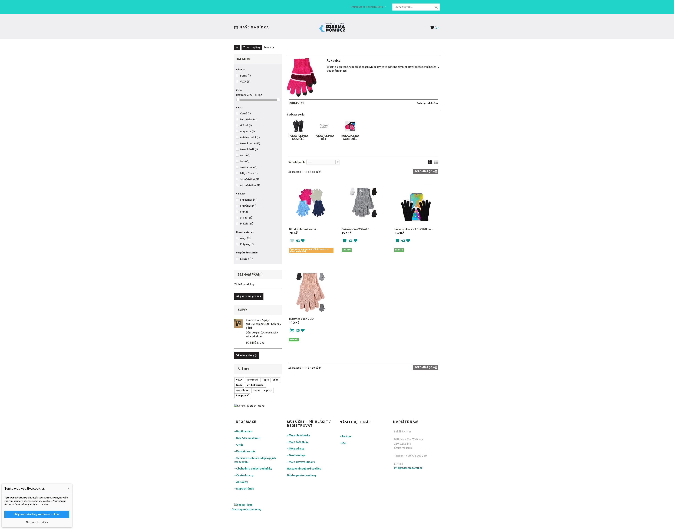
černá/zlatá (248, 119)
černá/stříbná (250, 185)
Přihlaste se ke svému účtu (367, 6)
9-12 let (246, 223)
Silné (275, 379)
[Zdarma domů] (332, 27)
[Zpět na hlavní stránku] (237, 47)
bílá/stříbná (248, 173)
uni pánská (248, 205)
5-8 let (246, 217)
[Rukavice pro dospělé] (298, 121)
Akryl (245, 238)
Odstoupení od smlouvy (301, 475)
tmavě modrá (250, 143)
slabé (256, 390)
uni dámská (248, 199)
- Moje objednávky (298, 435)
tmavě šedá (249, 149)
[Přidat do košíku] (344, 241)
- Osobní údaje (296, 455)
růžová (246, 125)
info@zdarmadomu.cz (408, 468)
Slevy (242, 310)
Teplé (265, 379)
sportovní (252, 379)
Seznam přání (250, 274)
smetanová (248, 167)
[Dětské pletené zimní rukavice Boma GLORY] (310, 202)
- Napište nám (243, 431)
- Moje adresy (295, 448)
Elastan (246, 258)
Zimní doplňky (251, 47)
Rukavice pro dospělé (298, 137)
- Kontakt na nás (244, 451)
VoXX (245, 81)
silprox (268, 390)
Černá (245, 113)
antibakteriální (255, 384)
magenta (247, 131)
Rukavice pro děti (324, 137)
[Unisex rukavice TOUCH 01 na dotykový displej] (416, 202)
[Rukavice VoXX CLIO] (310, 292)
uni (244, 211)
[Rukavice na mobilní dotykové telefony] (350, 121)
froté (239, 384)
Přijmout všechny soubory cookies (37, 514)
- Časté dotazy (243, 475)
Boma (245, 75)
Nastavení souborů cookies (304, 468)
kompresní (242, 395)
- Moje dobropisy (297, 442)
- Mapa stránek (244, 488)
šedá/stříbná (249, 179)
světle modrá (250, 137)
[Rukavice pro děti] (324, 121)
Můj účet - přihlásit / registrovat (309, 424)
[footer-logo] (253, 505)
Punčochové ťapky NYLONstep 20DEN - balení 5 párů (263, 324)
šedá (244, 161)
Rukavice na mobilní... (350, 137)
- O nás (238, 444)
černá (245, 155)
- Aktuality (241, 482)
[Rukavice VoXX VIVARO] (363, 202)
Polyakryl (247, 244)
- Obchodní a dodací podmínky (253, 468)
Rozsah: (241, 95)
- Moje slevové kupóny (301, 462)
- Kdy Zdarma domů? (247, 438)
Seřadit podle (296, 162)
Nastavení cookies (37, 522)
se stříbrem (242, 390)
